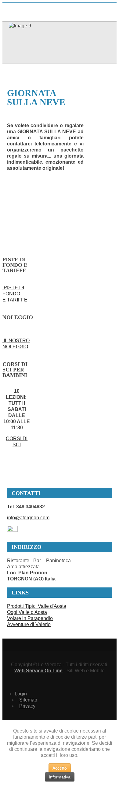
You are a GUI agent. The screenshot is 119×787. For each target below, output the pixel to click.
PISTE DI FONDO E (13, 293)
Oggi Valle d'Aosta (27, 612)
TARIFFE (18, 299)
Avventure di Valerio (29, 624)
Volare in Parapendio (30, 618)
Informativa (59, 777)
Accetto (59, 768)
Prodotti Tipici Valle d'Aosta (36, 606)
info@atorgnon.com (28, 517)
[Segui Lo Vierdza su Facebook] (12, 530)
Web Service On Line (38, 670)
